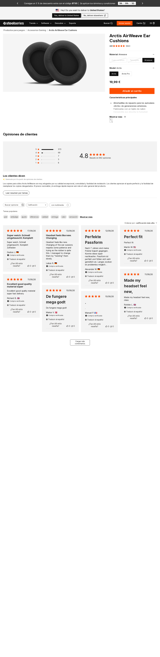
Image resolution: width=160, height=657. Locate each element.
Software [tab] (45, 23)
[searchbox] (11, 205)
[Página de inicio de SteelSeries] (15, 23)
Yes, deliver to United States (66, 15)
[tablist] (48, 23)
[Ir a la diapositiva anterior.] (17, 3)
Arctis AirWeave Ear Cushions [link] (63, 30)
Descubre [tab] (59, 23)
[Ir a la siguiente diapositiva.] (142, 3)
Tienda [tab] (32, 23)
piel (5, 217)
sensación (73, 217)
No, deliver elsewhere (93, 15)
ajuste (24, 217)
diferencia (34, 217)
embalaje (14, 217)
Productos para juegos (14, 30)
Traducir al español (17, 259)
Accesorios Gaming (37, 30)
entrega (55, 217)
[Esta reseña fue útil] (28, 266)
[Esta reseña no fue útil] (33, 266)
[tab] (108, 23)
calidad (45, 217)
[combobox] (37, 205)
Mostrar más (86, 217)
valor (64, 217)
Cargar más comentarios (80, 342)
